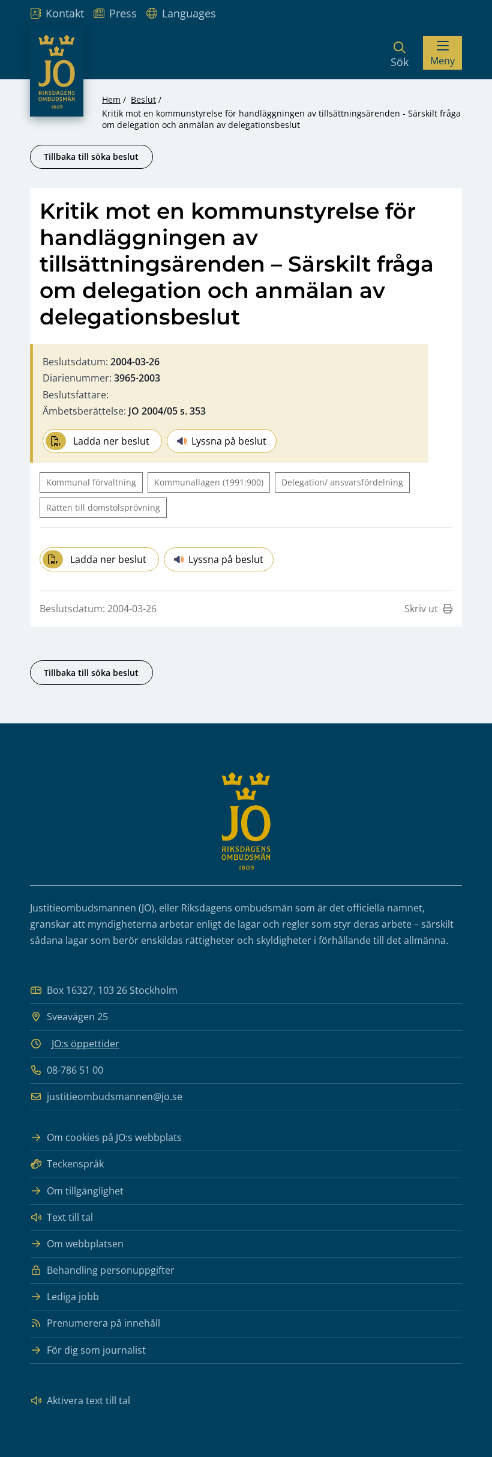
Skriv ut (421, 608)
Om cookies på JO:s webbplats (114, 1137)
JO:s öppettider (85, 1043)
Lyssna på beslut (228, 441)
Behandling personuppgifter (111, 1270)
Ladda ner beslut (111, 441)
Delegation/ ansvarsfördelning (342, 482)
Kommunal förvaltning (91, 482)
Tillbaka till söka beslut (91, 156)
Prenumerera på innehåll (103, 1323)
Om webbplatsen (85, 1243)
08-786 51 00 (75, 1070)
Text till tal (70, 1217)
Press (123, 13)
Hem (111, 99)
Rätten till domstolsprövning (103, 507)
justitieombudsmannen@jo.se (114, 1096)
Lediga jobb (73, 1296)
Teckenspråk (75, 1163)
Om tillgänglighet (85, 1190)
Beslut (143, 99)
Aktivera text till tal (88, 1400)
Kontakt (65, 13)
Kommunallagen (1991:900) (208, 482)
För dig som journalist (96, 1350)
